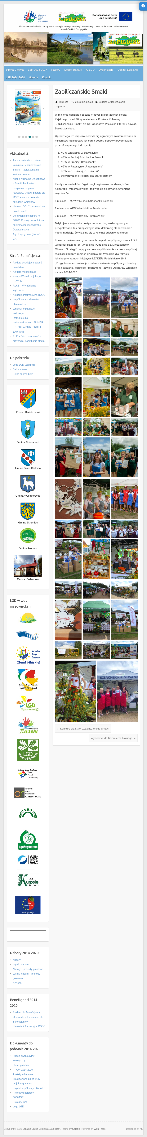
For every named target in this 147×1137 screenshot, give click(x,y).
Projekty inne (20, 1102)
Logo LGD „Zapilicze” (24, 364)
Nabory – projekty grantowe (28, 969)
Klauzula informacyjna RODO (29, 294)
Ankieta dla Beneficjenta (26, 1012)
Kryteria (17, 982)
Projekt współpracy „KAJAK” (28, 1088)
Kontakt (46, 77)
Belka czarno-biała (23, 374)
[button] (19, 137)
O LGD (90, 69)
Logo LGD (18, 1106)
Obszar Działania (128, 69)
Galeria (33, 77)
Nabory (17, 959)
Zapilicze (63, 102)
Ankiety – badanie (23, 1074)
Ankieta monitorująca (24, 271)
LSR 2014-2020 (15, 77)
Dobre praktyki (21, 1065)
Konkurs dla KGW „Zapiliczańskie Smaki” (83, 728)
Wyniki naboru (21, 964)
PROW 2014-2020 (23, 1069)
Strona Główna (15, 69)
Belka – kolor (20, 369)
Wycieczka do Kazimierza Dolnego (113, 738)
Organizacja (106, 69)
